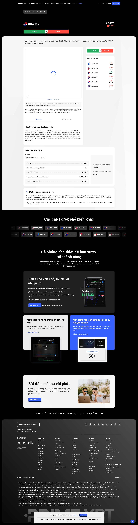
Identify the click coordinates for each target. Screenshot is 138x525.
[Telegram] (111, 424)
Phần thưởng (108, 447)
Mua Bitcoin (91, 464)
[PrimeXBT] (22, 3)
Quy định (108, 445)
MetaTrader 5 (58, 445)
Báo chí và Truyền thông (111, 449)
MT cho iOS (74, 464)
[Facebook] (98, 424)
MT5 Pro (73, 473)
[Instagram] (90, 424)
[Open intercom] (132, 521)
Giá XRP (39, 455)
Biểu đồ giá (91, 440)
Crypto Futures (41, 440)
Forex (34, 12)
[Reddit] (115, 424)
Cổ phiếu (74, 447)
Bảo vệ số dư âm (58, 462)
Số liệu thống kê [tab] (66, 119)
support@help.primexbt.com (30, 431)
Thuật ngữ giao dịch (93, 458)
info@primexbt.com (29, 429)
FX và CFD (40, 443)
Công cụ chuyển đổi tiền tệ (94, 443)
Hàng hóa (74, 445)
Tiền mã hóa (74, 449)
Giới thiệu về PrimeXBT (111, 440)
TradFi (73, 456)
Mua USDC (91, 470)
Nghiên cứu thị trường (93, 453)
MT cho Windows (75, 469)
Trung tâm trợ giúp (84, 413)
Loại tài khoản (58, 464)
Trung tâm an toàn (110, 461)
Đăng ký (117, 3)
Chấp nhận (83, 515)
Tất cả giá (40, 469)
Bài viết (90, 455)
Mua (35, 31)
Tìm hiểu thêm (75, 515)
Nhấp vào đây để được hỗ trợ (27, 424)
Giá (30, 12)
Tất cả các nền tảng (59, 447)
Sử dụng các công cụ (79, 334)
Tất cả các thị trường (76, 454)
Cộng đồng (108, 443)
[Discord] (119, 424)
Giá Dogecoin (41, 458)
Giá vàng (40, 467)
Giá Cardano (40, 460)
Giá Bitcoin (40, 451)
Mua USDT (91, 468)
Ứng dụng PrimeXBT (59, 443)
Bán (58, 31)
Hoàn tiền (57, 469)
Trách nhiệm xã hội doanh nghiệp (113, 452)
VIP (55, 460)
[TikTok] (107, 424)
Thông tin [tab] (38, 119)
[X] (86, 424)
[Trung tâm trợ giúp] (100, 3)
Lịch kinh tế (91, 445)
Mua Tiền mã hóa (41, 445)
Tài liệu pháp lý (109, 458)
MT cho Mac (74, 467)
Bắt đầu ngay (34, 305)
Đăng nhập (108, 3)
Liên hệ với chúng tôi (110, 456)
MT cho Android (75, 462)
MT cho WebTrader (76, 471)
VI (102, 3)
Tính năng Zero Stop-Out (60, 467)
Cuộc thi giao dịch (110, 472)
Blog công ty (108, 454)
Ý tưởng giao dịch (92, 447)
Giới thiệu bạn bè (109, 470)
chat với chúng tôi (58, 413)
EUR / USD (40, 462)
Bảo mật (57, 458)
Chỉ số (73, 443)
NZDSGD (50, 99)
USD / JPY (40, 464)
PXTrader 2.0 (58, 440)
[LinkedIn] (94, 424)
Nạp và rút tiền (58, 455)
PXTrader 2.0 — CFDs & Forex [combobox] (34, 157)
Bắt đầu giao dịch (32, 332)
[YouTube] (102, 424)
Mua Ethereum (92, 466)
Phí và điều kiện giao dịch (60, 453)
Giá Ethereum (41, 453)
